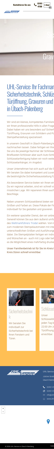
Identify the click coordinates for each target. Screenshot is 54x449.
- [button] (3, 411)
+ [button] (3, 408)
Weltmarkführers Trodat (24, 223)
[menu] (50, 7)
